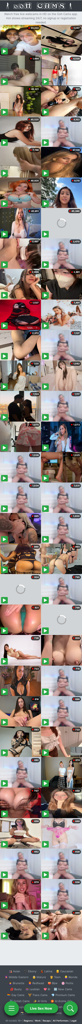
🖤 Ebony (30, 971)
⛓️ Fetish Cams (19, 1001)
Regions (28, 1020)
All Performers (61, 1020)
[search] (70, 1008)
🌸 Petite (67, 983)
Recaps (47, 1020)
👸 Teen (55, 977)
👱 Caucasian (64, 971)
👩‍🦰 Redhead (36, 983)
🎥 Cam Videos (63, 1007)
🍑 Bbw (53, 983)
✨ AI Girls (40, 1001)
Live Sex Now (41, 1008)
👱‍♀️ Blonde (71, 977)
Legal (74, 1020)
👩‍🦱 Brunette (16, 983)
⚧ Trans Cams (38, 995)
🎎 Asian (14, 971)
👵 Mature (39, 977)
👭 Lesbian (32, 989)
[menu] (11, 1008)
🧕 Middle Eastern (17, 977)
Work (38, 1020)
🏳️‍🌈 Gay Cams (15, 995)
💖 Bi (47, 989)
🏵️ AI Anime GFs (62, 1001)
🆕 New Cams (63, 989)
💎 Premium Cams (63, 995)
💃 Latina (46, 971)
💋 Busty (16, 989)
